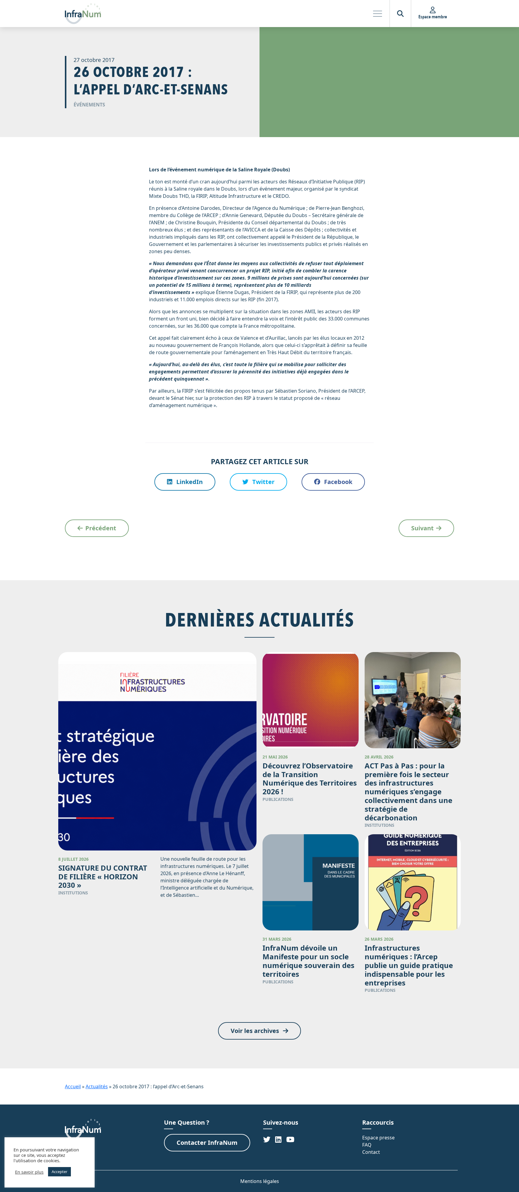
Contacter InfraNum (207, 1142)
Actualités (97, 1086)
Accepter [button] (59, 1171)
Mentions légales (259, 1181)
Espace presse (378, 1137)
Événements (89, 104)
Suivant (422, 528)
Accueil (73, 1086)
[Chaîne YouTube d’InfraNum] (290, 1139)
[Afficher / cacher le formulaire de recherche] (400, 13)
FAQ (367, 1144)
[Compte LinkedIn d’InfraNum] (278, 1139)
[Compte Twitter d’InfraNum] (266, 1139)
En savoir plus (29, 1172)
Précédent (100, 528)
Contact (371, 1152)
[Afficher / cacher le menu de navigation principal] (378, 13)
